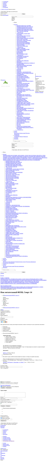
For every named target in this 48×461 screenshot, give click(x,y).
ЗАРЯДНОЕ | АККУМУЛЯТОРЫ (24, 72)
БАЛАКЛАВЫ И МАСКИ (22, 84)
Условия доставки (7, 438)
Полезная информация (31, 261)
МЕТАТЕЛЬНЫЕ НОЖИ (22, 54)
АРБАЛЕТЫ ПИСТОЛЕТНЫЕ (23, 43)
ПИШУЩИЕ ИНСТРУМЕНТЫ (23, 94)
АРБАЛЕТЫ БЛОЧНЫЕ (22, 41)
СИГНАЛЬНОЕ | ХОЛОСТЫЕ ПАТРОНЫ (27, 155)
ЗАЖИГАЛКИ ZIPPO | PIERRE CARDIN (25, 103)
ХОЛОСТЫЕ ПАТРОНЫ (22, 39)
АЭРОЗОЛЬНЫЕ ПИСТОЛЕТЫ (24, 119)
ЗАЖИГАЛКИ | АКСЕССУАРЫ (23, 102)
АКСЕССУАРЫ (20, 112)
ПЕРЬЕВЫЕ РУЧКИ (21, 99)
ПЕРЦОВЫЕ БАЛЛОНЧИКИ (23, 118)
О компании (16, 136)
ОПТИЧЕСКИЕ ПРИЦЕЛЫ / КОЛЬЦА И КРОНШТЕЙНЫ (18, 197)
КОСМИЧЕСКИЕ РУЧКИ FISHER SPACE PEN (16, 226)
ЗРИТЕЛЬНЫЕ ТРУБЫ (22, 66)
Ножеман (13, 261)
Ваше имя (2, 366)
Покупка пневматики (19, 266)
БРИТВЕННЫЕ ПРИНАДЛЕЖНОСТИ (25, 108)
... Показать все (20, 32)
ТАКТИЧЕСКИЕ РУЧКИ (22, 98)
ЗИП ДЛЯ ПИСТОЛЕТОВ (22, 31)
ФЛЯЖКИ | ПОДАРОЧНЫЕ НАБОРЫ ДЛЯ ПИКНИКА (15, 157)
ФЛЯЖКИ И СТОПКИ (22, 75)
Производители (6, 445)
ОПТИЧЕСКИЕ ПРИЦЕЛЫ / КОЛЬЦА (25, 30)
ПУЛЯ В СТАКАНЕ (21, 78)
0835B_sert (5, 352)
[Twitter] (2, 322)
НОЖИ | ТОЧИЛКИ (21, 48)
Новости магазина (6, 418)
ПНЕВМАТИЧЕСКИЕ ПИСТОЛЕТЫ (25, 26)
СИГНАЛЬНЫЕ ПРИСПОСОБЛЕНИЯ (25, 38)
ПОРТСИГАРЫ (20, 107)
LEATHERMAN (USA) (21, 57)
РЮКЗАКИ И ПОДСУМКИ (23, 85)
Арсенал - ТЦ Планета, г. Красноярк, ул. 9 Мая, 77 (14, 362)
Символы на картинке (5, 381)
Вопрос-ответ (6, 444)
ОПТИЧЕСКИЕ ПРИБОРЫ (23, 60)
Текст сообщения (4, 368)
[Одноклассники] (4, 322)
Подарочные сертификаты (8, 440)
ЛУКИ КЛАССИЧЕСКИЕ (22, 46)
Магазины (5, 434)
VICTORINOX (20, 58)
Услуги (4, 433)
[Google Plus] (6, 322)
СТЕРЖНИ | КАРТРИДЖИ (22, 101)
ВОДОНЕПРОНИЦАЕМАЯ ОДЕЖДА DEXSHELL (17, 213)
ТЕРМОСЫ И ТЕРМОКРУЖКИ (24, 126)
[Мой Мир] (5, 322)
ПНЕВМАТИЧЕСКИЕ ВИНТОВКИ (24, 29)
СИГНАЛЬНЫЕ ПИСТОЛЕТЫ (23, 35)
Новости (21, 136)
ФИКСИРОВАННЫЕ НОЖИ (23, 49)
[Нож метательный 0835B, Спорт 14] (11, 295)
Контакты (2, 426)
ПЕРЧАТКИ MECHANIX (22, 86)
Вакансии (26, 136)
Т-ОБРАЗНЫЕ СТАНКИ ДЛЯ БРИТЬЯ (25, 110)
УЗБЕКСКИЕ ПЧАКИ (11, 288)
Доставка (2, 427)
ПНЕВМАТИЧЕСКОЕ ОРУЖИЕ (24, 25)
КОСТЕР (19, 124)
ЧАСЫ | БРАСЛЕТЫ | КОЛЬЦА (23, 89)
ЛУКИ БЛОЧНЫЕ (21, 44)
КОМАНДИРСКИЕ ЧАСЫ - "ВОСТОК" (25, 90)
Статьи (4, 443)
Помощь (5, 436)
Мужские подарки (7, 261)
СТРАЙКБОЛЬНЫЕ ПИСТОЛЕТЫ (24, 27)
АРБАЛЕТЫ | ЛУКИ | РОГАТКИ (24, 40)
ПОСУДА (19, 125)
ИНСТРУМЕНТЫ (20, 123)
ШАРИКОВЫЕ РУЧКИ (22, 100)
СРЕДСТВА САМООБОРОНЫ (23, 117)
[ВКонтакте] (1, 322)
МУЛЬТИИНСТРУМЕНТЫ (22, 56)
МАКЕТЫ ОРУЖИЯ (21, 37)
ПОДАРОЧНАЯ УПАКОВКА (23, 77)
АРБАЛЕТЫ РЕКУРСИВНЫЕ (23, 42)
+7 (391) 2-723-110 (4, 9)
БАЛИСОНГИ (20, 51)
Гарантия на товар (7, 439)
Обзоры (4, 446)
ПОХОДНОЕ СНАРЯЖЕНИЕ (23, 121)
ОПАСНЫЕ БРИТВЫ (21, 109)
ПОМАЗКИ (19, 111)
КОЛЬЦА (19, 93)
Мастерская (16, 133)
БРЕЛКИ (18, 106)
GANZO (18, 59)
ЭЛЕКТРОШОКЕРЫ (21, 120)
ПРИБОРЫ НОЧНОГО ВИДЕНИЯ (24, 65)
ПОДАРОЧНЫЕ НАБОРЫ (22, 76)
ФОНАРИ (19, 69)
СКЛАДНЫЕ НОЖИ (21, 50)
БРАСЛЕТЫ (19, 92)
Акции (4, 432)
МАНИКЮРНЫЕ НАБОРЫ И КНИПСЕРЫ (15, 243)
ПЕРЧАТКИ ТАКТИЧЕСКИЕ (23, 83)
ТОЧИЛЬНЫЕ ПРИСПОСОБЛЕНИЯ (24, 288)
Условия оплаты (6, 437)
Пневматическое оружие (20, 261)
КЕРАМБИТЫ (20, 52)
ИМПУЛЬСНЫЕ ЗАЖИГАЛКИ (23, 104)
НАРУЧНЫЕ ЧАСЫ (21, 91)
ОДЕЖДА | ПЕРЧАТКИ (22, 80)
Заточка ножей (22, 133)
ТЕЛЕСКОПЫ (20, 67)
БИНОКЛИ (19, 61)
